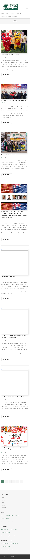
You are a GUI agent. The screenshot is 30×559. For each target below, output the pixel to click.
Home (15, 20)
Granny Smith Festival (8, 155)
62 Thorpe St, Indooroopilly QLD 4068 (9, 543)
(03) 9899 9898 (6, 532)
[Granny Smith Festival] (14, 142)
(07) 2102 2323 (6, 546)
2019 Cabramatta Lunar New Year (12, 397)
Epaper (2, 502)
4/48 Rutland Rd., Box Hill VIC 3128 (9, 529)
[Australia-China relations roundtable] (14, 91)
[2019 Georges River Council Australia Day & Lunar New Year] (14, 436)
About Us (3, 505)
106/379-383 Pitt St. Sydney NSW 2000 (9, 515)
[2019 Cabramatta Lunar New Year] (14, 382)
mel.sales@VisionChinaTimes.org (11, 536)
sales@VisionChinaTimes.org (10, 521)
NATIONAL (3, 102)
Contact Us (3, 507)
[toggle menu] (27, 9)
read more (6, 74)
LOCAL (2, 57)
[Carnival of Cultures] (14, 261)
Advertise (3, 500)
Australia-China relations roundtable (13, 100)
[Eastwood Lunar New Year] (14, 41)
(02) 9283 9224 (6, 518)
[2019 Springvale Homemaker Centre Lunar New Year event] (14, 320)
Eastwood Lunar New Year (10, 55)
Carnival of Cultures (8, 277)
